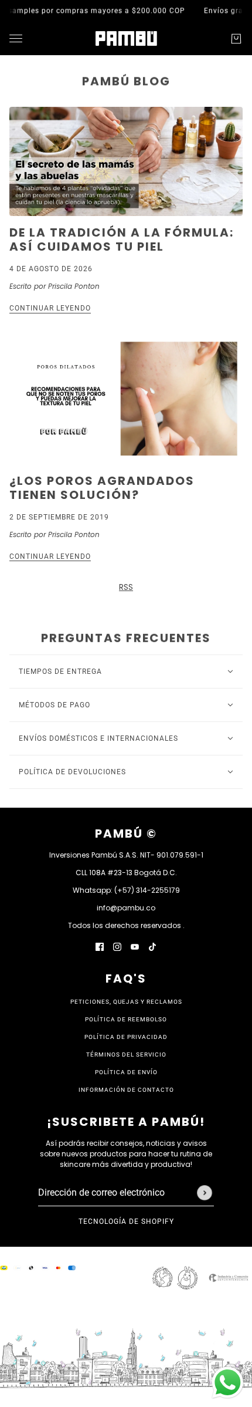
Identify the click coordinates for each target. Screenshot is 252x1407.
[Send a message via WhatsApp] (227, 1382)
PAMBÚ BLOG (126, 81)
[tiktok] (152, 946)
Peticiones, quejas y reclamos (126, 1001)
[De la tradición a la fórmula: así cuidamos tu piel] (126, 161)
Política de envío (126, 1072)
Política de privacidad (126, 1037)
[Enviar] (204, 1192)
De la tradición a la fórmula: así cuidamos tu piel (121, 239)
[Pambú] (126, 38)
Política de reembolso (126, 1019)
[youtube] (135, 946)
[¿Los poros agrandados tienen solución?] (126, 398)
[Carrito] (236, 38)
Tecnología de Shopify (126, 1221)
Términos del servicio (126, 1054)
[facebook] (99, 946)
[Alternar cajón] (15, 38)
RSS (126, 587)
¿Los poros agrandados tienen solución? (102, 488)
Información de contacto (126, 1090)
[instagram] (117, 946)
